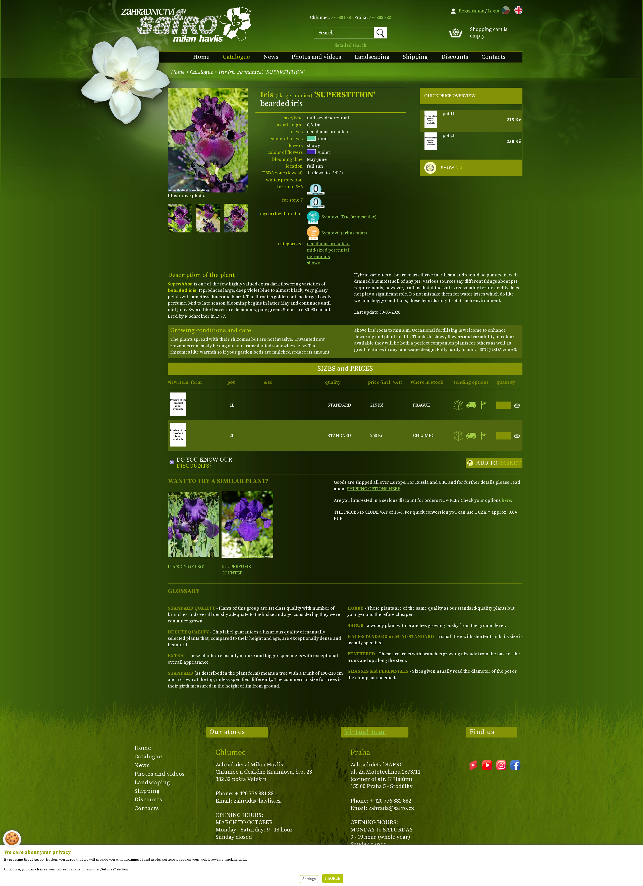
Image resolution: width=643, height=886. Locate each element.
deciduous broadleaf (328, 244)
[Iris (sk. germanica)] (247, 524)
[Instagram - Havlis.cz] (501, 768)
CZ (504, 9)
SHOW (452, 168)
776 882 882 (380, 17)
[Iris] (193, 524)
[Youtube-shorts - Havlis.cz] (473, 768)
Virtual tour (365, 732)
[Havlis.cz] (186, 24)
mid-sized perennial (328, 250)
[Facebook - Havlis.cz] (515, 768)
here (506, 500)
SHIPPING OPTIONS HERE (373, 489)
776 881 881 (342, 17)
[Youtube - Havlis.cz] (487, 768)
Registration (472, 11)
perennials (318, 257)
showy (313, 263)
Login (493, 11)
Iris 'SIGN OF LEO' (186, 567)
